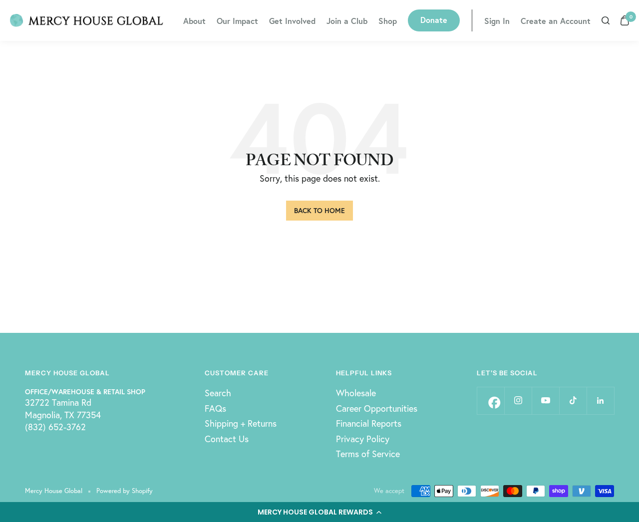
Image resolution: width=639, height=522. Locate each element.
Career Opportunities (376, 408)
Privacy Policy (362, 439)
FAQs (215, 408)
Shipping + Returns (241, 423)
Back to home (319, 210)
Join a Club (346, 20)
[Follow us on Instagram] (518, 400)
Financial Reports (368, 423)
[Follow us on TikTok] (573, 400)
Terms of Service (368, 454)
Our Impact (237, 20)
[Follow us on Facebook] (490, 400)
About (194, 20)
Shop (387, 20)
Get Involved (292, 20)
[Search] (606, 20)
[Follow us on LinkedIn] (600, 400)
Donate (433, 19)
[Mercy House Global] (86, 20)
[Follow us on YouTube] (545, 400)
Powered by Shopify (124, 491)
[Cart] (625, 20)
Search (218, 393)
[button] (319, 512)
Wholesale (356, 393)
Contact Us (227, 439)
